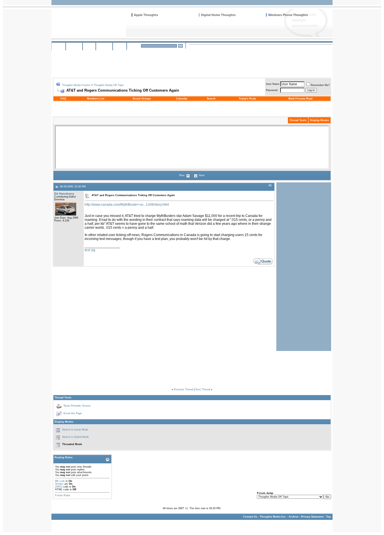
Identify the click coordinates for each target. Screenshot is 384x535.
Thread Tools (298, 120)
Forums (74, 46)
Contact (104, 46)
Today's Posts (247, 98)
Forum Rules (62, 495)
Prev (182, 175)
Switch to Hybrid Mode (75, 437)
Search (135, 45)
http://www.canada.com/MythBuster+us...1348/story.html (127, 205)
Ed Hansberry (64, 193)
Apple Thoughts (146, 15)
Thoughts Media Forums (76, 85)
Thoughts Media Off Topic (109, 85)
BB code (60, 481)
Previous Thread (183, 389)
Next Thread (202, 389)
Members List (95, 98)
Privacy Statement (312, 516)
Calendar (182, 98)
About (120, 46)
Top (328, 516)
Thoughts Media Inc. (273, 516)
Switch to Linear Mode (75, 429)
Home (59, 46)
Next (202, 175)
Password (271, 90)
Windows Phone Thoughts (288, 15)
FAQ (63, 98)
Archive (294, 516)
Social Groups (142, 98)
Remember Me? (320, 85)
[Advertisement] (229, 61)
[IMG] (58, 486)
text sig (90, 250)
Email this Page (73, 413)
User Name (272, 84)
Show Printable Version (77, 405)
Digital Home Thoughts (218, 15)
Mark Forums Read (300, 98)
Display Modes (319, 120)
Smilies (59, 483)
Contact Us (250, 516)
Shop (89, 46)
